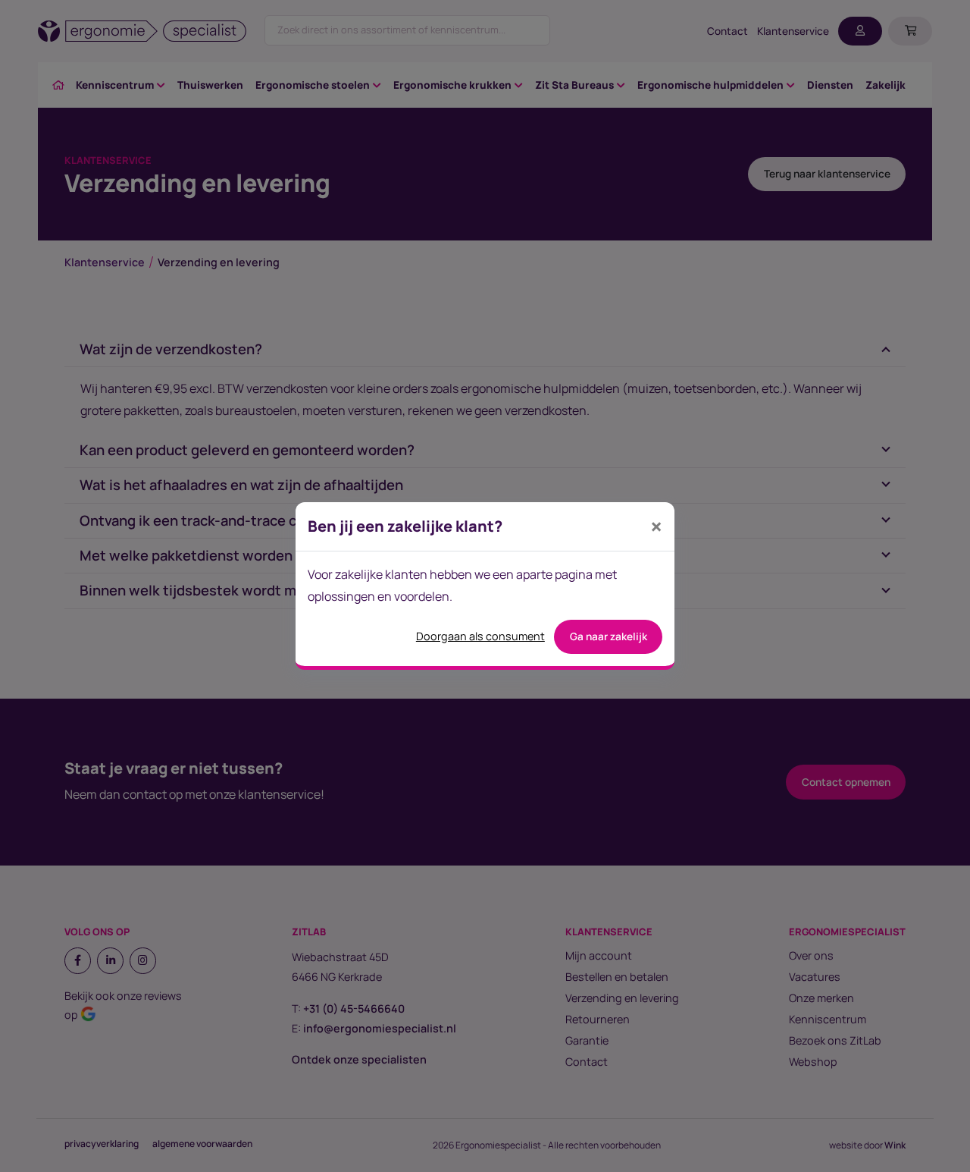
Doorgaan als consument (480, 636)
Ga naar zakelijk (608, 636)
